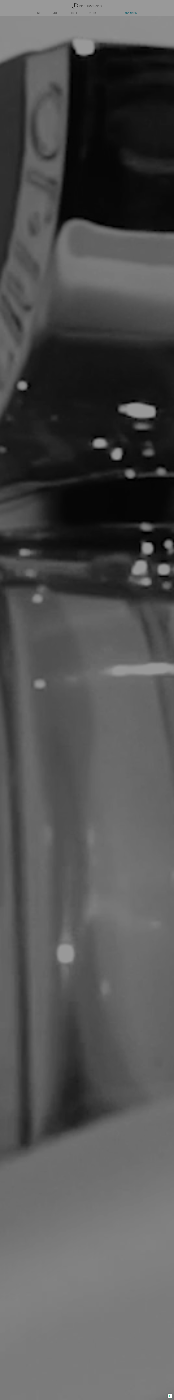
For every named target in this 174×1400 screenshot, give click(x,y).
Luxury (110, 13)
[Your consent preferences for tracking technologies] (170, 1396)
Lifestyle (73, 13)
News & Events (131, 13)
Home (39, 13)
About (55, 13)
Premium (92, 13)
